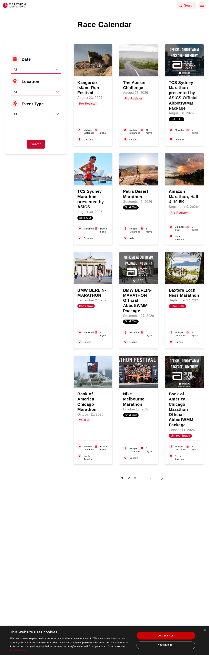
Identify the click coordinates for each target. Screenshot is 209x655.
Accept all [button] (166, 635)
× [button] (204, 630)
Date (26, 59)
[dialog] (104, 640)
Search (36, 144)
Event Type (33, 104)
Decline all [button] (166, 645)
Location (30, 81)
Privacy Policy (18, 650)
